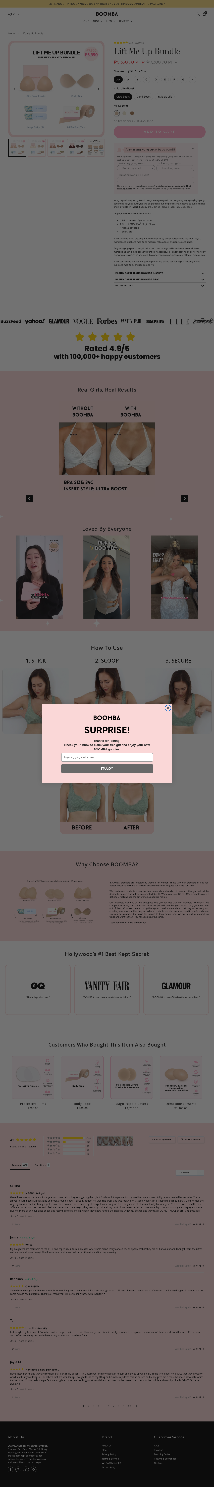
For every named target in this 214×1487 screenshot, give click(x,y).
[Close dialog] (168, 708)
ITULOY (107, 768)
